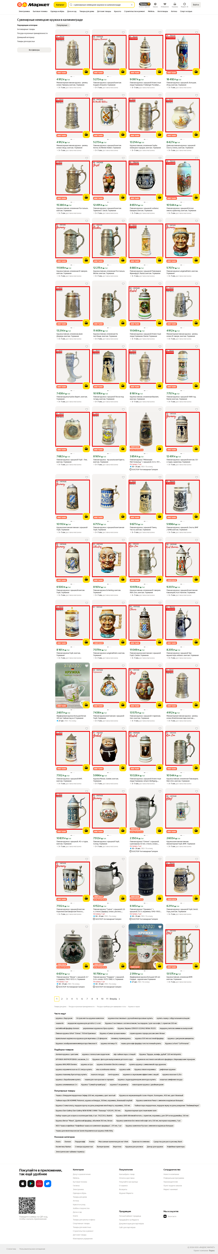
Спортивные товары (81, 1223)
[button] (62, 25)
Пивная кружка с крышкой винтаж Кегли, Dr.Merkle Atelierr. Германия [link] (107, 146)
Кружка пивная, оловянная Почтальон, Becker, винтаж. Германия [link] (109, 272)
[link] (64, 1018)
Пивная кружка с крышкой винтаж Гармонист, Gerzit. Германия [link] (107, 209)
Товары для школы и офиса (84, 1220)
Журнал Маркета (126, 1193)
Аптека (76, 1201)
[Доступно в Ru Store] (47, 1187)
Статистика (11, 1249)
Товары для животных (82, 1227)
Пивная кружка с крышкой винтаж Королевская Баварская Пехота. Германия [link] (71, 910)
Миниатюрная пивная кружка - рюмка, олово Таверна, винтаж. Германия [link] (72, 84)
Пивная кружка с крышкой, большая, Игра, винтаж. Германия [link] (181, 84)
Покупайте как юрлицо (128, 1182)
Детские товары (79, 1235)
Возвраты (123, 1189)
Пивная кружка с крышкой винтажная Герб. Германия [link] (108, 528)
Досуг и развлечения (81, 1174)
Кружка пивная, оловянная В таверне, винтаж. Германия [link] (72, 272)
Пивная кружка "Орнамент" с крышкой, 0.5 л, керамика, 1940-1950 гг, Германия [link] (145, 910)
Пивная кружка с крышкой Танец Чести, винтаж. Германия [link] (143, 528)
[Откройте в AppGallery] (39, 1187)
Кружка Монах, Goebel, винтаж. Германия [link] (106, 780)
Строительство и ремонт (83, 1231)
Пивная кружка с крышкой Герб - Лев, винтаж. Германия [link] (72, 461)
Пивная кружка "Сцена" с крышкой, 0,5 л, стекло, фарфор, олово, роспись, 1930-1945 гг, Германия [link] (109, 910)
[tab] (24, 12)
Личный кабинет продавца (130, 1216)
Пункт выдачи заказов (173, 1186)
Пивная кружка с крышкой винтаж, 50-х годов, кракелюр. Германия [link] (182, 461)
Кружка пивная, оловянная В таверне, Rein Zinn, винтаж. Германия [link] (145, 591)
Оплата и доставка (126, 1178)
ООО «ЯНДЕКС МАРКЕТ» (204, 1247)
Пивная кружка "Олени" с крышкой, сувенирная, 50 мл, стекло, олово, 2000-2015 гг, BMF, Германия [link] (144, 842)
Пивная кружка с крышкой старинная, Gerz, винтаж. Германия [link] (145, 717)
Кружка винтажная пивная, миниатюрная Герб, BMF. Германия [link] (181, 842)
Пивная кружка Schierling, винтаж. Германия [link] (107, 591)
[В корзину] (86, 71)
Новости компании (171, 1174)
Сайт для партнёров (127, 1227)
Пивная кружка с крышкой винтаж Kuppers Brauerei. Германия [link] (107, 84)
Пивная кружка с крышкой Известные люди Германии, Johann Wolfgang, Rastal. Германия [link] (145, 780)
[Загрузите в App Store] (22, 1187)
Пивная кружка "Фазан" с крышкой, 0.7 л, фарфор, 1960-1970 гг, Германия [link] (72, 978)
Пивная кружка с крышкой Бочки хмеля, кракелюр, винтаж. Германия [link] (181, 209)
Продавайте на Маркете (129, 1220)
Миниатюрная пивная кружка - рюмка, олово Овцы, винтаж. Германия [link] (72, 146)
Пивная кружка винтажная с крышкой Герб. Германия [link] (108, 717)
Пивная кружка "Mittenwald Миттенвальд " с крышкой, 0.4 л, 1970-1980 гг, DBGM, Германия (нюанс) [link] (145, 461)
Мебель (76, 1178)
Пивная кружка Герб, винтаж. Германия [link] (69, 654)
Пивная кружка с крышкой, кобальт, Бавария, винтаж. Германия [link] (144, 209)
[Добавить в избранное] (86, 32)
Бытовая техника (80, 1182)
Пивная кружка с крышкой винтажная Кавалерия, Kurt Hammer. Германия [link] (182, 591)
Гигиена (76, 1186)
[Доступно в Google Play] (31, 1187)
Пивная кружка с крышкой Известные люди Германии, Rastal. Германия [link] (145, 335)
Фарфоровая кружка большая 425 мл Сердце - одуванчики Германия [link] (145, 978)
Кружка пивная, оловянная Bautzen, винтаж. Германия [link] (144, 398)
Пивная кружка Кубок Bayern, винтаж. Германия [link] (72, 398)
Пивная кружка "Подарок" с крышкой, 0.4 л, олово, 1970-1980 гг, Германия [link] (108, 978)
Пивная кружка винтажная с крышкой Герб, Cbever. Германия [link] (145, 654)
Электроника (78, 1189)
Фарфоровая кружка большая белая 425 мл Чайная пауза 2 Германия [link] (71, 717)
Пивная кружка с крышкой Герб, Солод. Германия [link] (106, 842)
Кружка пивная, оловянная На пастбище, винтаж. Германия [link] (105, 335)
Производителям (171, 1182)
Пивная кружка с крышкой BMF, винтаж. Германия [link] (69, 780)
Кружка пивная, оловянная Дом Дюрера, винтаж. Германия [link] (70, 335)
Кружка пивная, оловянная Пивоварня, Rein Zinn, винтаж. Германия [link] (182, 780)
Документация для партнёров (131, 1224)
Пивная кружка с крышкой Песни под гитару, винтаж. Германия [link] (108, 398)
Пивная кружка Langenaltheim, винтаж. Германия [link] (182, 272)
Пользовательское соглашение (32, 1249)
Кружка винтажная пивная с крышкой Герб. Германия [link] (72, 528)
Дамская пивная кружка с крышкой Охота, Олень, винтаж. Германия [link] (181, 146)
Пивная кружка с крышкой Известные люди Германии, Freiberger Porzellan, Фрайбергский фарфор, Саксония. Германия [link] (145, 84)
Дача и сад (77, 1212)
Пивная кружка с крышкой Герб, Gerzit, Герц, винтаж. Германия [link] (182, 910)
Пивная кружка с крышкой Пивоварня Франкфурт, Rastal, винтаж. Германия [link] (145, 272)
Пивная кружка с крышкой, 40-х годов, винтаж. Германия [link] (72, 842)
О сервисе (123, 1186)
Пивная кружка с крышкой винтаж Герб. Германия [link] (71, 591)
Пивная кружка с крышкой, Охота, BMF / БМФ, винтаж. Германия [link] (182, 528)
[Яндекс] (212, 1251)
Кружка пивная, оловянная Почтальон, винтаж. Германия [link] (72, 209)
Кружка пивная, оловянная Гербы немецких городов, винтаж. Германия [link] (145, 146)
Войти (196, 5)
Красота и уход (79, 1205)
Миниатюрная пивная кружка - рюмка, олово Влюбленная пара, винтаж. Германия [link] (182, 717)
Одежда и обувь (79, 1193)
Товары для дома (80, 1197)
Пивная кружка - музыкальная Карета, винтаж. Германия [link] (109, 461)
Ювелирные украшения (82, 1239)
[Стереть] (132, 4)
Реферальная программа (174, 1178)
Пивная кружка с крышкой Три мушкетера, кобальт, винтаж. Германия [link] (183, 654)
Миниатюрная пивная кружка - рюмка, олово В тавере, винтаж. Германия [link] (182, 335)
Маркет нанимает (171, 1189)
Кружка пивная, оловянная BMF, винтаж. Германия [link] (180, 978)
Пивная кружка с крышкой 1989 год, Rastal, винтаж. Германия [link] (181, 398)
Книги (75, 1216)
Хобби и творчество (81, 1208)
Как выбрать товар (126, 1174)
